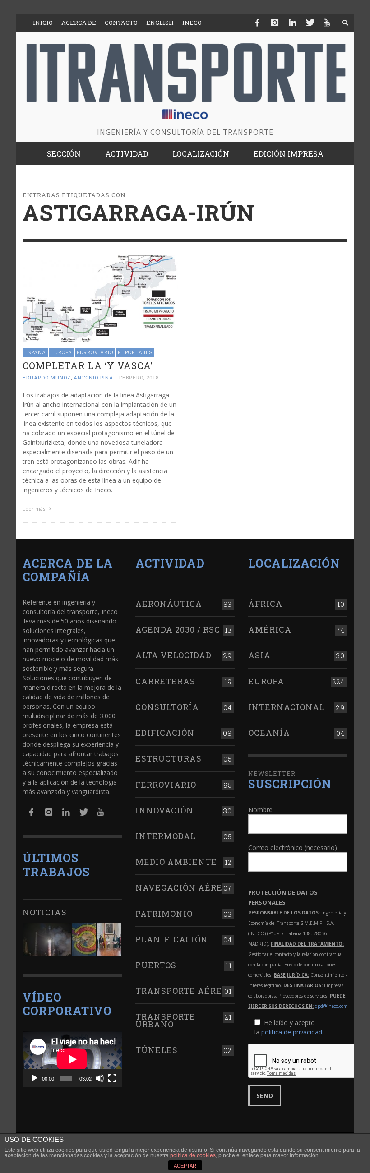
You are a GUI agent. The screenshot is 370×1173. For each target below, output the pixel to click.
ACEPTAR (185, 1165)
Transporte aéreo (181, 990)
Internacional (286, 707)
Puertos (155, 965)
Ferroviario (95, 352)
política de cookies (193, 1155)
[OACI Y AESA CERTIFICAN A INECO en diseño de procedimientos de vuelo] (84, 939)
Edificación (164, 732)
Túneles (156, 1049)
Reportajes (135, 352)
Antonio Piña (93, 377)
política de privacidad (291, 1032)
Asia (259, 655)
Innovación (164, 810)
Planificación (171, 939)
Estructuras (168, 758)
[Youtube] (326, 23)
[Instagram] (274, 23)
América (269, 629)
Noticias (45, 912)
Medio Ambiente (176, 861)
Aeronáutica (168, 603)
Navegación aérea (182, 887)
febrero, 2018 (139, 377)
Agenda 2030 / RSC (177, 629)
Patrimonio (164, 913)
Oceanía (269, 732)
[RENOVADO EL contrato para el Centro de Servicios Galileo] (47, 939)
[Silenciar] (99, 1078)
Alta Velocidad (173, 655)
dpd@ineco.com (331, 1006)
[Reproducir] (34, 1078)
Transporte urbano (165, 1020)
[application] (72, 1059)
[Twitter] (309, 23)
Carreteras (165, 681)
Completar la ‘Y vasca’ (88, 365)
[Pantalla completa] (112, 1078)
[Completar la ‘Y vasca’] (100, 297)
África (265, 603)
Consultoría (167, 707)
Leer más (34, 508)
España (35, 352)
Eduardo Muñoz (47, 377)
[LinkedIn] (292, 23)
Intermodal (165, 836)
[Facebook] (257, 23)
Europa (61, 352)
